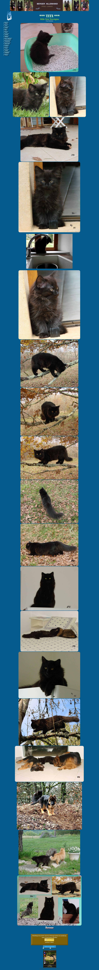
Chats (6, 48)
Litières (6, 45)
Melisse (6, 36)
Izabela (6, 34)
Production (7, 41)
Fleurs (6, 54)
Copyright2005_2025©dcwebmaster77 (49, 968)
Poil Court (7, 43)
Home (6, 23)
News (6, 25)
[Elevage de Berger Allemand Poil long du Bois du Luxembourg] (49, 944)
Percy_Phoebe (8, 39)
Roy (6, 29)
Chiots (6, 27)
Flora (6, 32)
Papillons (7, 52)
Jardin (6, 50)
